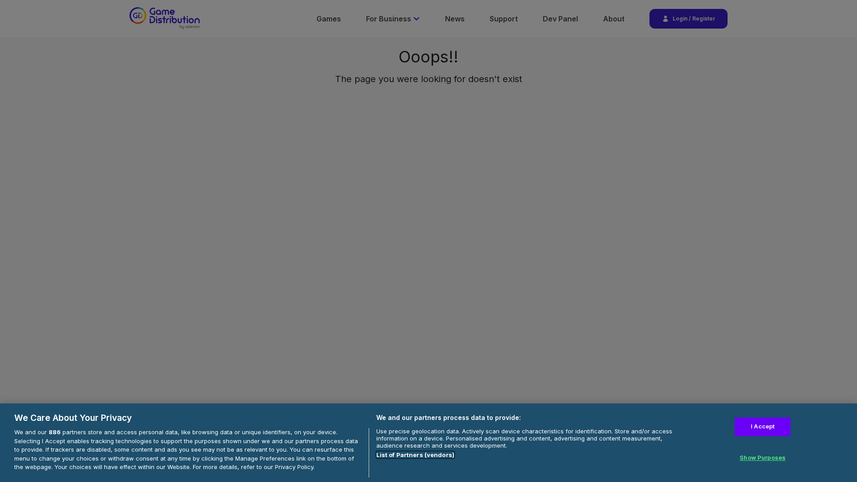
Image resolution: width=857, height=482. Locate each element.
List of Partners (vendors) (415, 454)
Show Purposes (763, 457)
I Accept (762, 426)
